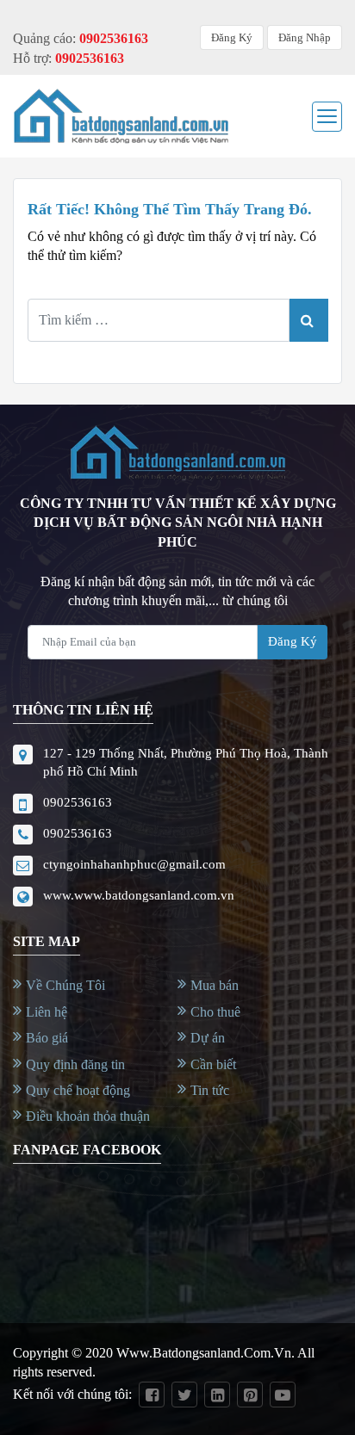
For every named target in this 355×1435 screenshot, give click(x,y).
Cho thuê (215, 1012)
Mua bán (214, 985)
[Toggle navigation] (327, 117)
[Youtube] (283, 1394)
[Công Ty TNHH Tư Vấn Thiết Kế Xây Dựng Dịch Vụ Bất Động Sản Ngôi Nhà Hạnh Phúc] (120, 116)
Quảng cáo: (80, 38)
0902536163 (77, 802)
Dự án (207, 1037)
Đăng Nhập (304, 37)
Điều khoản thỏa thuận (88, 1116)
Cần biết (213, 1064)
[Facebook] (152, 1394)
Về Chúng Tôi (65, 985)
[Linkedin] (217, 1394)
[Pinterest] (250, 1394)
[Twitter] (184, 1394)
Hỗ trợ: (68, 58)
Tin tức (209, 1090)
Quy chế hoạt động (78, 1090)
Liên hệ (46, 1012)
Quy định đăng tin (75, 1064)
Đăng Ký (231, 37)
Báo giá (47, 1037)
